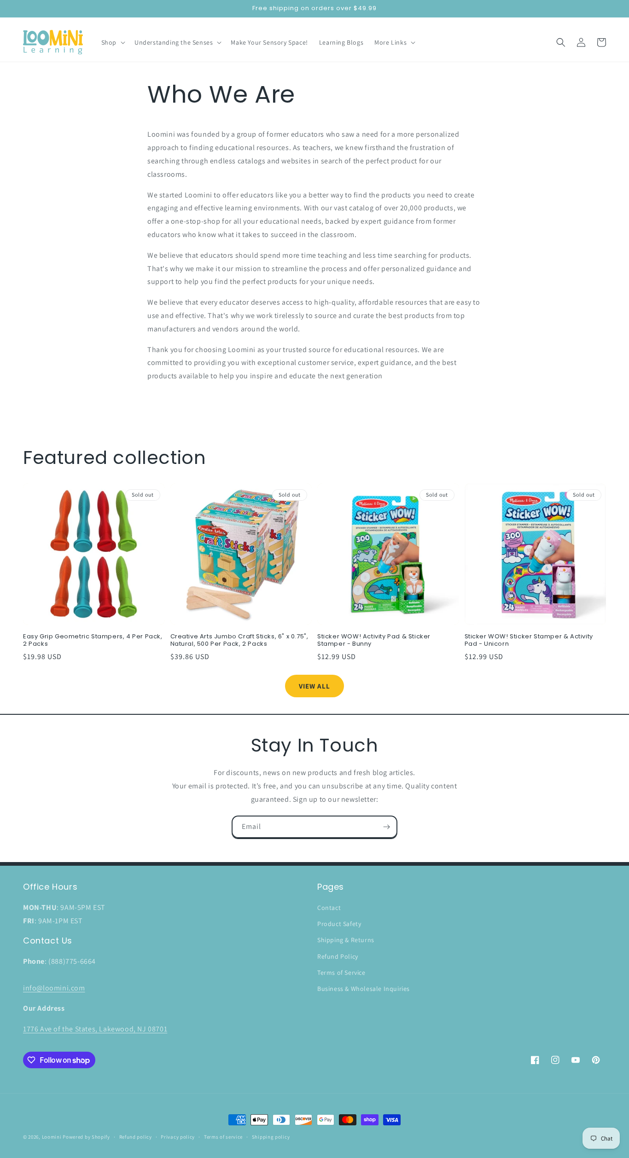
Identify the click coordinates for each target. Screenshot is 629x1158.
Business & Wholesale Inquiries (363, 988)
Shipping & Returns (345, 940)
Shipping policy (271, 1137)
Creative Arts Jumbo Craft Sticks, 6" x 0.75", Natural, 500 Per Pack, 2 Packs (239, 640)
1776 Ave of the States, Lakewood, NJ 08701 (95, 1029)
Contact (329, 907)
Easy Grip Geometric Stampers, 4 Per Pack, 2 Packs (93, 640)
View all (314, 686)
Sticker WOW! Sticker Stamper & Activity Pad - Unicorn (529, 640)
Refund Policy (337, 956)
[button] (112, 42)
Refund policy (135, 1137)
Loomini (52, 1137)
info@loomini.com (54, 988)
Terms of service (223, 1137)
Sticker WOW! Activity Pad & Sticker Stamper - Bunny (374, 640)
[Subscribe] (386, 827)
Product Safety (339, 924)
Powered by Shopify (86, 1137)
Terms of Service (341, 972)
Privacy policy (178, 1137)
